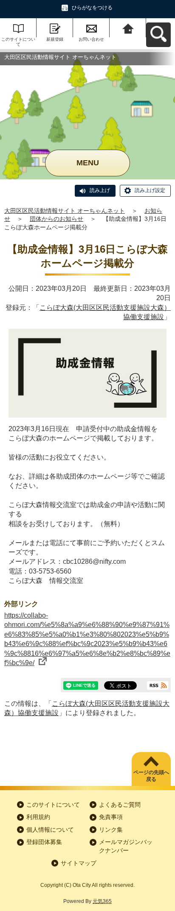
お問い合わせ (91, 39)
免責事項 (111, 816)
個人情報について (50, 829)
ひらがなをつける (92, 8)
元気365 (102, 901)
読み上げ (100, 190)
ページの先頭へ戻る (151, 776)
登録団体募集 (44, 842)
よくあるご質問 (120, 804)
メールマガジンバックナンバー (125, 846)
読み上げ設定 (150, 190)
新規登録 (54, 39)
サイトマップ (78, 863)
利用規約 (38, 816)
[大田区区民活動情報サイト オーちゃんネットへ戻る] (127, 27)
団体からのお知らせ (56, 218)
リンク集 (111, 829)
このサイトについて (18, 42)
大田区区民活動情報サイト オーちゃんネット (64, 210)
